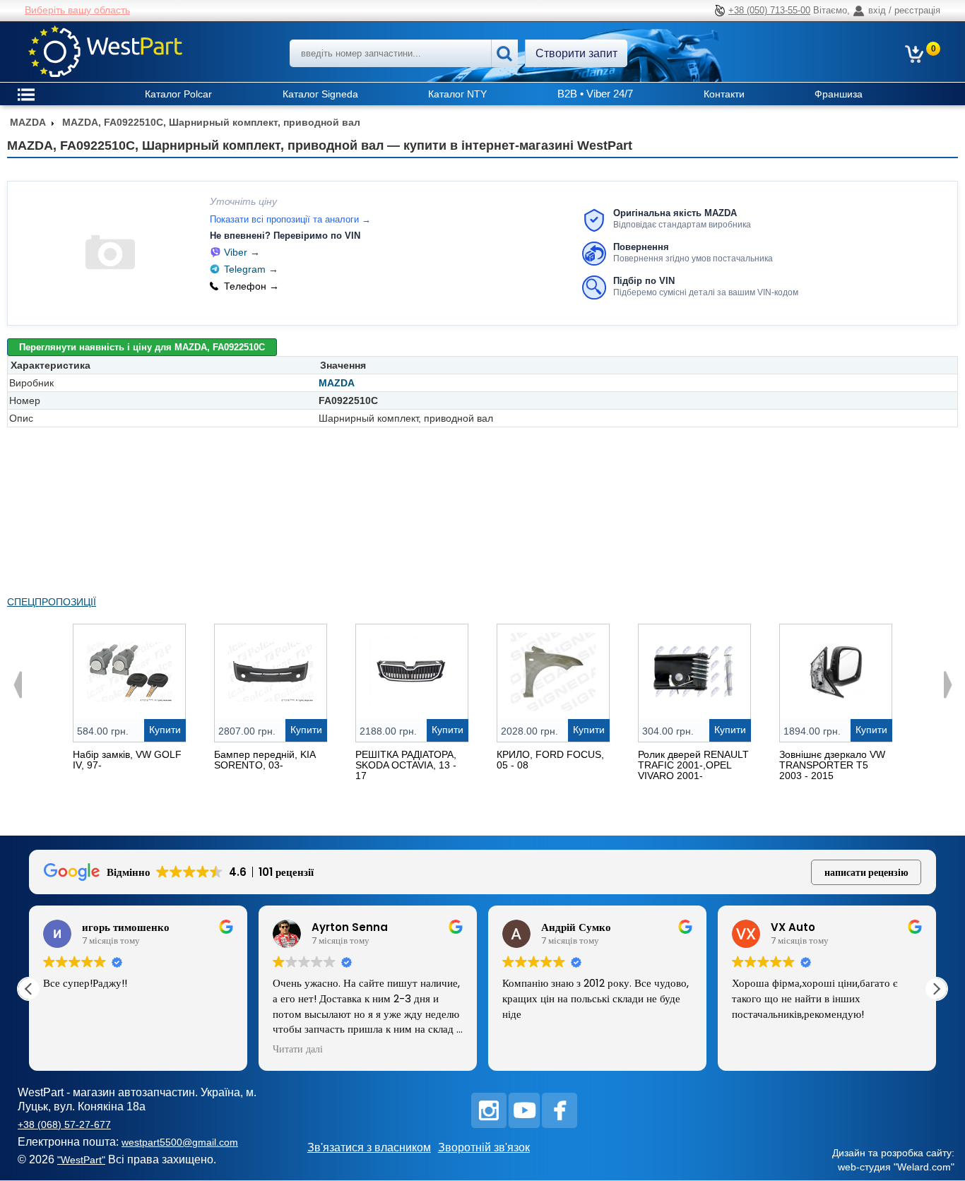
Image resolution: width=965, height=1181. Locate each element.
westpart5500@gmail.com (180, 1142)
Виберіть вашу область (77, 10)
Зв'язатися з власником (369, 1147)
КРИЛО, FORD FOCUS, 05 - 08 (550, 760)
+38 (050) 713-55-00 (769, 10)
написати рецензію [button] (866, 872)
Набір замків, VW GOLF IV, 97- (127, 760)
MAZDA (337, 382)
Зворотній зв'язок (484, 1147)
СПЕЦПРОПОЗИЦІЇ (51, 601)
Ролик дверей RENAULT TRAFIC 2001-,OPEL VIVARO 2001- (693, 765)
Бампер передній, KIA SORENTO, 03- (264, 760)
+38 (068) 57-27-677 (64, 1124)
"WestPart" (81, 1159)
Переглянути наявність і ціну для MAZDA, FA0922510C (142, 347)
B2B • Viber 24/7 (595, 94)
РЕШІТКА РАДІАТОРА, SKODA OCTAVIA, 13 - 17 (405, 765)
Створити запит (576, 53)
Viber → (242, 252)
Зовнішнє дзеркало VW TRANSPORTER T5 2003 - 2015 (832, 765)
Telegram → (251, 269)
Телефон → (251, 286)
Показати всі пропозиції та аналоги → (290, 219)
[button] (936, 988)
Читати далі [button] (298, 1049)
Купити (165, 729)
